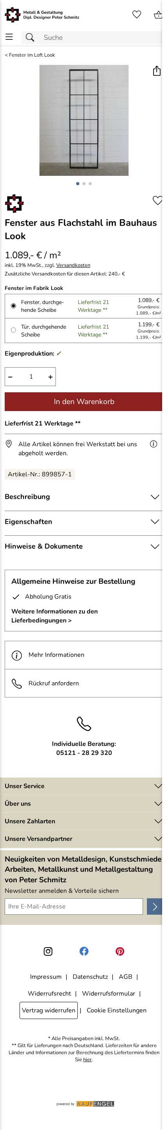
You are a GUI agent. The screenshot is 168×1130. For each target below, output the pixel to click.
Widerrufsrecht (49, 993)
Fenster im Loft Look (32, 55)
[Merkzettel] (136, 15)
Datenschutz (90, 977)
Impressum (46, 977)
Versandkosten (73, 265)
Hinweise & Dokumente (44, 546)
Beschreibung (27, 496)
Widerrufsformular (108, 993)
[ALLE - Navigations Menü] (9, 37)
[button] (156, 72)
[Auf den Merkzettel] (158, 200)
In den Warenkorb (84, 402)
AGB (125, 977)
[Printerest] (120, 951)
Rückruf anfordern (54, 683)
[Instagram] (48, 951)
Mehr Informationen (56, 655)
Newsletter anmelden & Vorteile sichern (62, 891)
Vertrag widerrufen (48, 1010)
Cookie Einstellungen (117, 1010)
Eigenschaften (28, 521)
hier (87, 1060)
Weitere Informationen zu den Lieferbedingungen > (54, 615)
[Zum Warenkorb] (158, 15)
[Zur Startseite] (42, 15)
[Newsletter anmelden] (155, 906)
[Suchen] (32, 37)
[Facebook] (84, 951)
